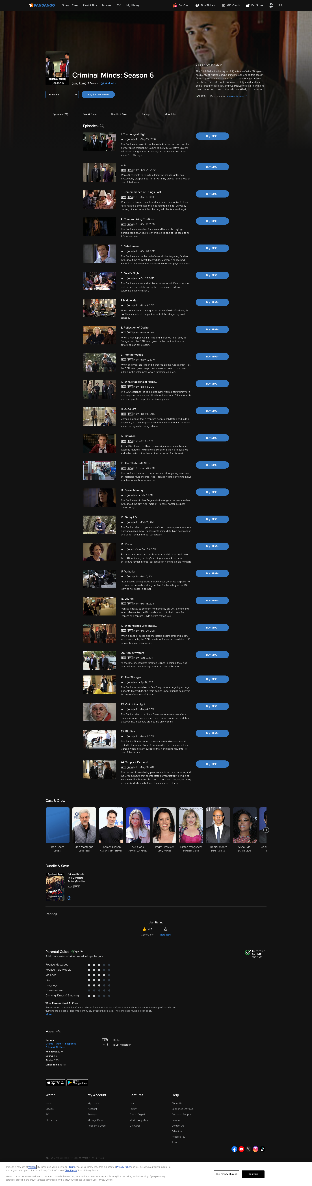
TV (47, 1114)
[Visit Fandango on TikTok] (262, 1149)
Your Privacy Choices (226, 1174)
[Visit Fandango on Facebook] (234, 1149)
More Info (170, 114)
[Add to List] (69, 898)
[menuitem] (230, 5)
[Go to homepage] (42, 5)
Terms (72, 1167)
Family (133, 1108)
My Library (93, 1103)
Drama (49, 1043)
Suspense (70, 1043)
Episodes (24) (60, 114)
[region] (156, 1174)
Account (92, 1108)
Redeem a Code (97, 1125)
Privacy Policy (123, 1167)
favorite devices (235, 96)
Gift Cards (135, 1125)
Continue (253, 1174)
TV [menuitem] (119, 5)
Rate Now (165, 934)
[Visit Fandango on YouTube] (241, 1149)
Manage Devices (97, 1120)
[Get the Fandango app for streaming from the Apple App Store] (55, 1082)
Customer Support (182, 1114)
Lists (132, 1103)
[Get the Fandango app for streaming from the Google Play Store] (77, 1082)
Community (147, 934)
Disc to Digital (137, 1114)
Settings (92, 1114)
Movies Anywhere (139, 1120)
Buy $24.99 (101, 94)
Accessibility (178, 1136)
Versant (32, 1167)
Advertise (177, 1131)
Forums (176, 1120)
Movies (49, 1108)
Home (49, 1103)
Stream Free (52, 1120)
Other (59, 1043)
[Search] (281, 5)
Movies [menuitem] (106, 5)
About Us (177, 1103)
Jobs (174, 1142)
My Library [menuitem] (133, 5)
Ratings (146, 114)
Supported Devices (182, 1108)
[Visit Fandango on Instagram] (255, 1149)
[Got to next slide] (266, 830)
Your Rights (71, 1170)
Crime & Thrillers (55, 1047)
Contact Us (178, 1125)
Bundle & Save (119, 114)
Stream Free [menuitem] (70, 5)
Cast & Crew (90, 114)
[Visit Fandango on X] (248, 1149)
